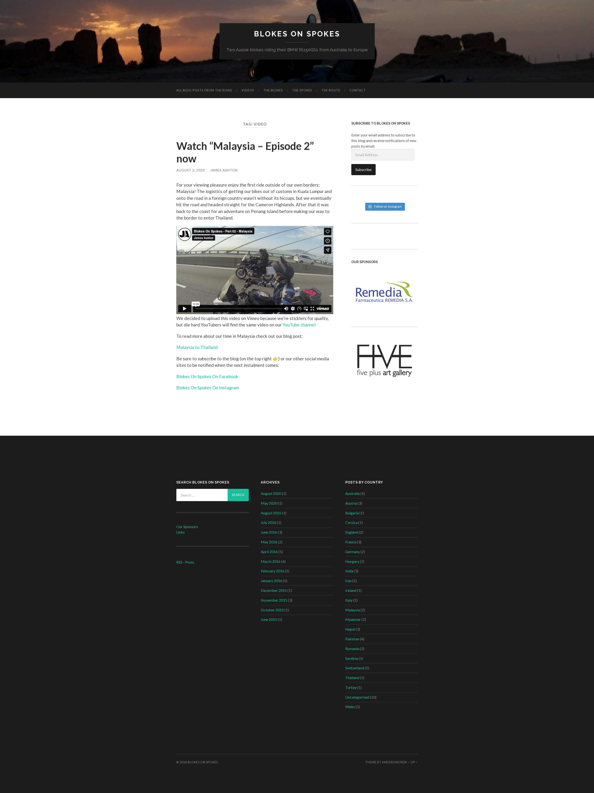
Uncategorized (357, 697)
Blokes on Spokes (297, 33)
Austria (351, 503)
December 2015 (274, 590)
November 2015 (274, 600)
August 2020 (271, 493)
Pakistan (352, 639)
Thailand (352, 677)
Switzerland (354, 668)
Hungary (352, 561)
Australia (352, 493)
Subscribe (363, 169)
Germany (352, 551)
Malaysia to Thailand (197, 347)
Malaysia (352, 610)
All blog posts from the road (204, 90)
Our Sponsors (187, 526)
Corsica (351, 522)
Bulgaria (352, 513)
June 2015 (269, 619)
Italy (348, 600)
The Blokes (273, 90)
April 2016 (269, 551)
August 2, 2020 (190, 170)
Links (180, 532)
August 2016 (271, 513)
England (351, 532)
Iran (348, 580)
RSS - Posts (185, 562)
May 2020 (269, 503)
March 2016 (271, 561)
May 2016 (269, 542)
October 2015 (272, 610)
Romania (352, 648)
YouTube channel (299, 324)
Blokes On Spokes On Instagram (207, 387)
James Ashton (224, 170)
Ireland (350, 590)
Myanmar (353, 619)
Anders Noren (394, 762)
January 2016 (271, 580)
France (350, 542)
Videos (248, 90)
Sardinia (351, 658)
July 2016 (268, 522)
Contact (357, 90)
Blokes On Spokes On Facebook (207, 376)
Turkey (351, 687)
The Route (330, 90)
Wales (350, 706)
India (349, 571)
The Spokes (302, 90)
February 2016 (272, 571)
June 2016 (269, 532)
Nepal (350, 629)
